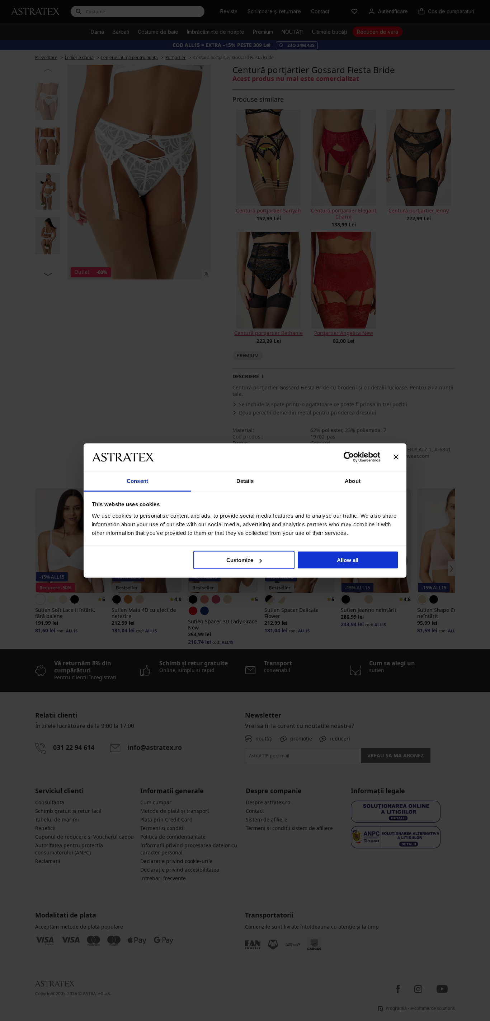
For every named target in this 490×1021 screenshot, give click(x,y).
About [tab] (353, 481)
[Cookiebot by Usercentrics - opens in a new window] (348, 457)
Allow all (347, 560)
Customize (239, 560)
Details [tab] (245, 481)
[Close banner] (396, 457)
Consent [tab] (137, 481)
